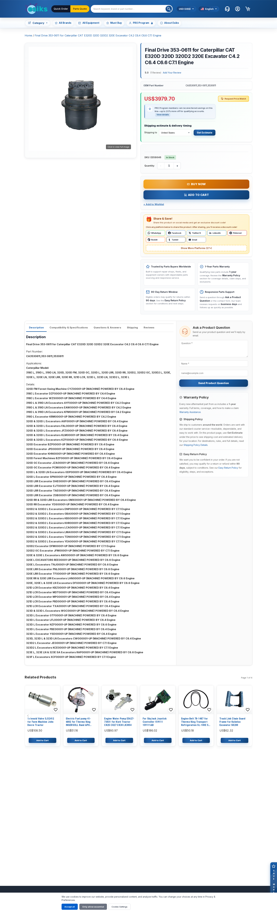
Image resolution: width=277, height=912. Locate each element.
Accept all (69, 906)
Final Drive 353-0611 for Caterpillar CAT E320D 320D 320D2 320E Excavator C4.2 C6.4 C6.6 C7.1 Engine (98, 35)
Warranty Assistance (190, 412)
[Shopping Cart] (248, 9)
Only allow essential (93, 906)
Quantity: (149, 165)
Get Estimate (204, 132)
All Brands (65, 22)
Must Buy (116, 22)
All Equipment (90, 22)
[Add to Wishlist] (56, 710)
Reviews (149, 327)
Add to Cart (198, 195)
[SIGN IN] (237, 9)
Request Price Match (235, 98)
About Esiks (171, 22)
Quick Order (61, 8)
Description (36, 327)
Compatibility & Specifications (69, 327)
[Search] (169, 9)
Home (28, 35)
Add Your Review (172, 72)
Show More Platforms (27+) (196, 248)
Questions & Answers (107, 327)
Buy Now (198, 184)
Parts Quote (80, 8)
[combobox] (132, 9)
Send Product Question (213, 383)
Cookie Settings (119, 906)
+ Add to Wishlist (153, 204)
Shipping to (150, 132)
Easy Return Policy (228, 467)
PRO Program (141, 22)
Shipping (132, 327)
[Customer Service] (227, 9)
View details (163, 114)
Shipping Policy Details (196, 445)
